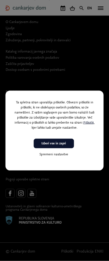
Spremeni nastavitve (53, 154)
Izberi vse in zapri (53, 143)
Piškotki (88, 122)
